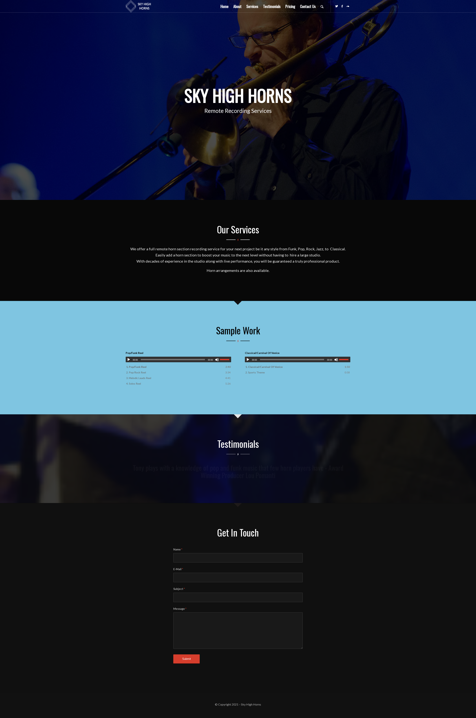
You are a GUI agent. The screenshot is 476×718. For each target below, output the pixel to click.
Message (179, 608)
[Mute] (217, 360)
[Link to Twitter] (336, 6)
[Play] (129, 360)
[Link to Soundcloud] (347, 6)
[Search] (322, 6)
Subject (179, 588)
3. (138, 378)
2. (136, 372)
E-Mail (178, 569)
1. (136, 366)
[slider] (225, 359)
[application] (178, 359)
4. (133, 383)
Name (177, 549)
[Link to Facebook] (342, 6)
